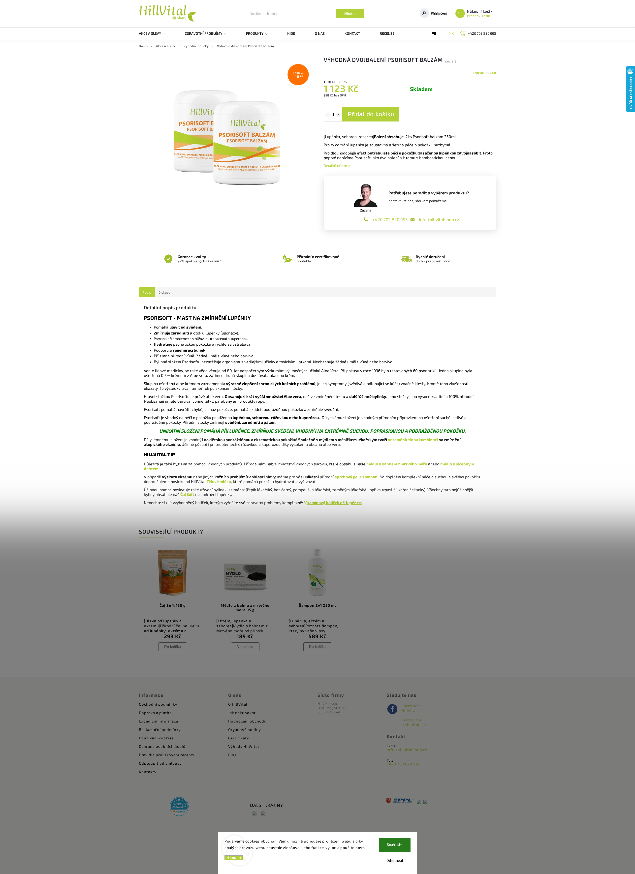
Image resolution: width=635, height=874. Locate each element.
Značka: (484, 73)
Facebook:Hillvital (411, 708)
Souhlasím (395, 844)
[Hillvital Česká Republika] (254, 814)
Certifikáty (238, 738)
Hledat (350, 14)
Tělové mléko (219, 481)
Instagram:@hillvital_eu (414, 722)
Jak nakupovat (242, 712)
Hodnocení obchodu (247, 721)
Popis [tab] (147, 292)
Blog (232, 755)
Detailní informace (338, 165)
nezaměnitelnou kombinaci (413, 439)
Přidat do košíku (371, 114)
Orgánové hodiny (244, 729)
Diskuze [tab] (164, 292)
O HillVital (237, 704)
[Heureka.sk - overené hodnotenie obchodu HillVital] (179, 807)
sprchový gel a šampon (356, 476)
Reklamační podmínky (160, 729)
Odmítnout (394, 860)
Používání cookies (156, 738)
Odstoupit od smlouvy (160, 763)
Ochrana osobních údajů (162, 746)
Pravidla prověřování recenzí (166, 755)
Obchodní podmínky (158, 704)
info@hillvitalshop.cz (439, 219)
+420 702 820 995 (390, 219)
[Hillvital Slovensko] (263, 814)
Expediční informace (158, 721)
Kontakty (148, 771)
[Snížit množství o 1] (327, 115)
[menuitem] (157, 33)
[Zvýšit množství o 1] (338, 115)
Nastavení (233, 858)
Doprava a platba (155, 712)
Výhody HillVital (243, 746)
